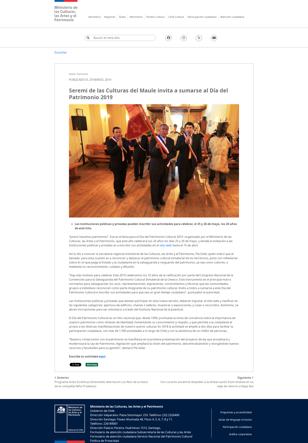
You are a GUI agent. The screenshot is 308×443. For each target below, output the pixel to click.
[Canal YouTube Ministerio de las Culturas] (214, 38)
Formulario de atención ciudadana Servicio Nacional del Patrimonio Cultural (141, 436)
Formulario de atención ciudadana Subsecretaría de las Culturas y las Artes (140, 432)
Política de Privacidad (104, 441)
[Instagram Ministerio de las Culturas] (184, 38)
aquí (102, 356)
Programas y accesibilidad (236, 412)
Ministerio (94, 17)
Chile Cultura (176, 17)
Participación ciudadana (202, 17)
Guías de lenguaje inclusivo (235, 419)
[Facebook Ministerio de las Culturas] (168, 38)
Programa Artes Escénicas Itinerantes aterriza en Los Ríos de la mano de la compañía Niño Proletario (101, 382)
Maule (72, 74)
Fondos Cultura (155, 17)
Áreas (122, 17)
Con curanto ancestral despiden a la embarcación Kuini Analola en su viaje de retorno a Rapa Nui (206, 382)
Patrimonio (136, 17)
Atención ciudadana (232, 17)
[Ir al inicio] (66, 11)
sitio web (166, 245)
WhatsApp (92, 364)
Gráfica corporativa (240, 434)
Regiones (109, 17)
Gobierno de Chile (102, 411)
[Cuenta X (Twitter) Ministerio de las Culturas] (199, 38)
